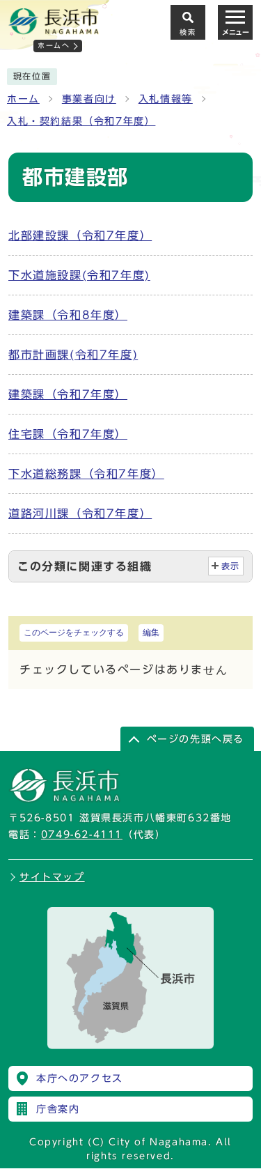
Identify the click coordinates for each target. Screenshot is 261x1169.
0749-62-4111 (81, 834)
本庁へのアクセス (79, 1078)
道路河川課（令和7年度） (80, 513)
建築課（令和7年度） (67, 394)
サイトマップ (52, 877)
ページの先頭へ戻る (195, 739)
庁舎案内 (57, 1109)
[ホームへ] (53, 28)
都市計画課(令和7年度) (73, 354)
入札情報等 (166, 99)
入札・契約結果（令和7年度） (81, 121)
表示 (230, 566)
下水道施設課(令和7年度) (79, 275)
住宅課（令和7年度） (67, 434)
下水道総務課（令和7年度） (86, 473)
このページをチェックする (74, 632)
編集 (151, 632)
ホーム (23, 99)
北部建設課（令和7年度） (80, 235)
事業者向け (89, 99)
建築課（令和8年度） (67, 314)
